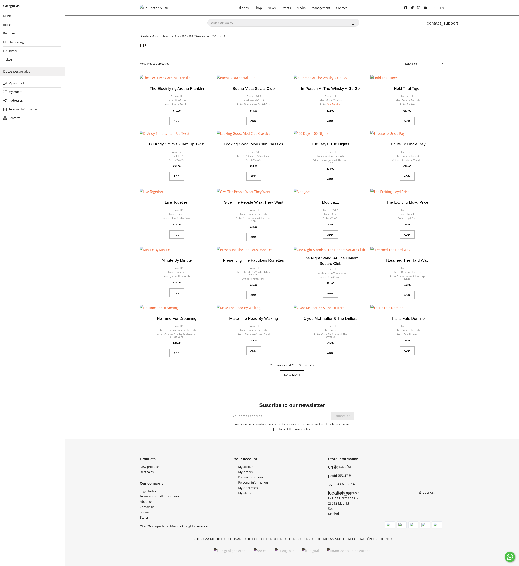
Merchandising (13, 42)
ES (434, 8)
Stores (144, 517)
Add (177, 121)
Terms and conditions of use (159, 496)
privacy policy (302, 429)
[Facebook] (405, 7)
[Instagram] (418, 7)
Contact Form (341, 466)
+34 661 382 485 (345, 484)
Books (7, 25)
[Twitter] (412, 7)
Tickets (8, 59)
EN (442, 8)
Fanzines (9, 33)
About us (146, 501)
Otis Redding (334, 104)
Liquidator (10, 51)
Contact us (147, 507)
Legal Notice (148, 491)
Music (7, 16)
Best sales (147, 472)
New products (149, 467)
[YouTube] (425, 7)
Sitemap (145, 512)
